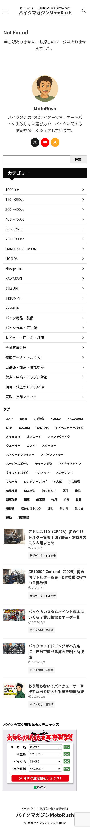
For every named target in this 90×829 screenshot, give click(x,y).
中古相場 (74, 481)
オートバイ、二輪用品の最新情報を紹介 (45, 808)
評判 (50, 508)
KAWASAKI (13, 278)
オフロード (34, 436)
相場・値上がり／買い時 (24, 386)
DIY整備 (39, 418)
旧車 (27, 499)
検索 (78, 159)
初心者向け (49, 490)
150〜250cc (14, 199)
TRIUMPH (13, 298)
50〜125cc (13, 229)
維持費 (10, 508)
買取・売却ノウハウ (21, 396)
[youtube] (45, 142)
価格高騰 (11, 490)
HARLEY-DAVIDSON (20, 248)
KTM (9, 427)
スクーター (49, 445)
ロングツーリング (35, 481)
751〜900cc (14, 238)
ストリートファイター (20, 454)
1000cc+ (12, 189)
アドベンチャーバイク (69, 427)
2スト (10, 418)
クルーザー (13, 445)
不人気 (57, 481)
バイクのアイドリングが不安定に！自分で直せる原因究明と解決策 (56, 651)
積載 (78, 499)
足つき (79, 508)
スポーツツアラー (52, 454)
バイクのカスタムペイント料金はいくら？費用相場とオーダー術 (56, 614)
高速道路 (24, 517)
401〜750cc (14, 219)
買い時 (64, 508)
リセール (11, 481)
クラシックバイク (59, 436)
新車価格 (11, 499)
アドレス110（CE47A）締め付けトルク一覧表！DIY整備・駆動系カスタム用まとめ (57, 537)
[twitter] (35, 142)
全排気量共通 (15, 347)
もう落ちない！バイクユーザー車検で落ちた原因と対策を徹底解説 (56, 688)
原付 (65, 490)
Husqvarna (13, 268)
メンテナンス (64, 472)
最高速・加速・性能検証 (24, 367)
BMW (23, 418)
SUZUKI (11, 288)
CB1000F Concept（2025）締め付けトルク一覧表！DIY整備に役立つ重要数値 (57, 577)
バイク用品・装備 (19, 317)
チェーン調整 (43, 463)
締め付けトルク (31, 508)
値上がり (29, 490)
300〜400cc (14, 209)
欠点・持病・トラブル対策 (26, 377)
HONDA (11, 258)
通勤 (9, 517)
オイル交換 (13, 436)
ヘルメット (42, 472)
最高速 (40, 499)
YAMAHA (12, 308)
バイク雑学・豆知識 (21, 327)
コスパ (31, 445)
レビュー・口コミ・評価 (24, 337)
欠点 (54, 499)
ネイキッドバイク (17, 472)
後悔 (78, 490)
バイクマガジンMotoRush (45, 12)
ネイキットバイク (70, 463)
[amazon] (55, 142)
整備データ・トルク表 (22, 357)
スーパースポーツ (17, 463)
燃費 (66, 499)
